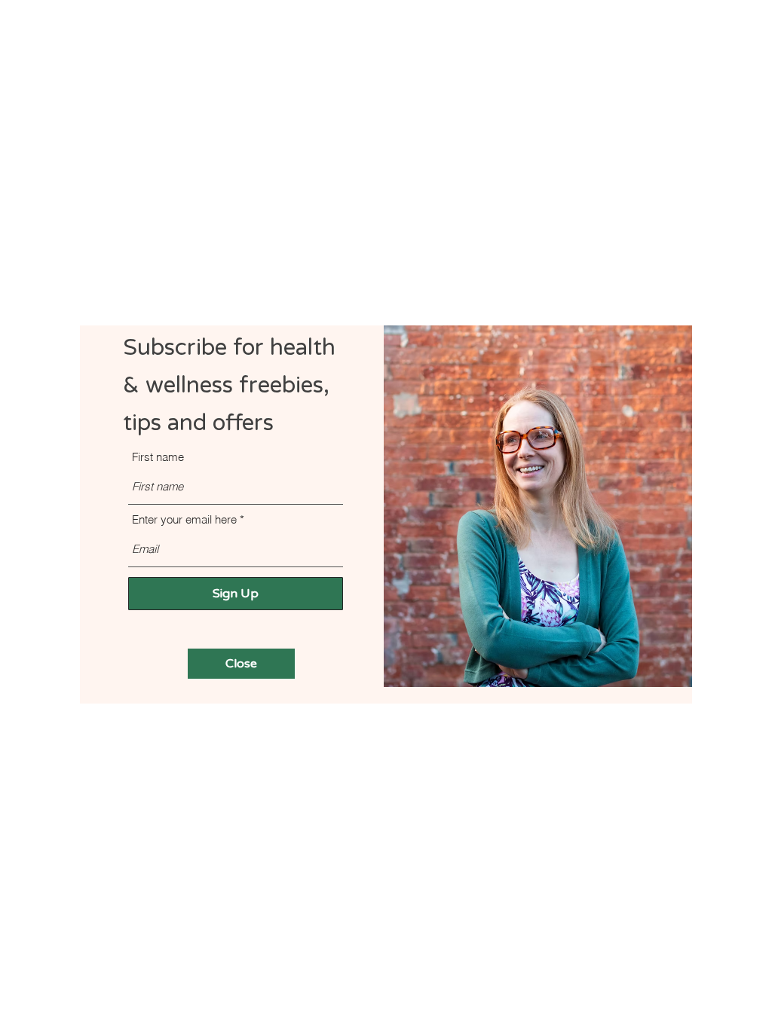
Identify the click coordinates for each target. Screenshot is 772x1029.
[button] (241, 664)
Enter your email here (184, 519)
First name (158, 457)
